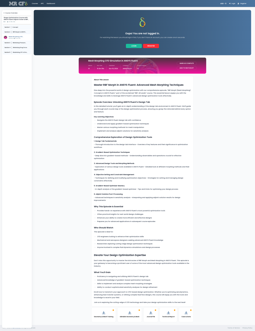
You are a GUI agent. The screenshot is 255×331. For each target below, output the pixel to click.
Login (133, 46)
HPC (42, 3)
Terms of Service (234, 328)
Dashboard (51, 3)
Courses (35, 3)
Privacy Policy (247, 328)
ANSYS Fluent (127, 69)
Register (151, 46)
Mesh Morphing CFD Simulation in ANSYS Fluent (18, 37)
